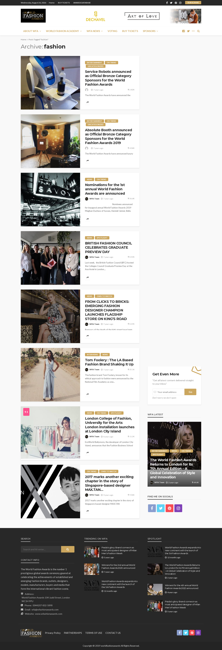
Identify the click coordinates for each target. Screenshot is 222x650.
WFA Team (94, 198)
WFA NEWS (93, 31)
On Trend (111, 62)
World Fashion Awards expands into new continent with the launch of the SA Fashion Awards (119, 584)
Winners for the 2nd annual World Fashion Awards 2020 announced (118, 566)
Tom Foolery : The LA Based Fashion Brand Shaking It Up (109, 362)
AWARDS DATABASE (82, 2)
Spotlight (102, 238)
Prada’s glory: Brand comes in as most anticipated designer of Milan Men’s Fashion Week (119, 550)
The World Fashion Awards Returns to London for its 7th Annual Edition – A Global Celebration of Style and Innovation (173, 468)
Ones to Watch (104, 296)
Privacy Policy (53, 632)
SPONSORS (149, 31)
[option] (174, 454)
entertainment (94, 62)
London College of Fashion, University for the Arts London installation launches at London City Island (109, 424)
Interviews (92, 354)
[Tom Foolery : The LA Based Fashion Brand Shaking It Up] (50, 374)
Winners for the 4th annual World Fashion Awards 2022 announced (181, 586)
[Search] (198, 31)
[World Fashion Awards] (33, 16)
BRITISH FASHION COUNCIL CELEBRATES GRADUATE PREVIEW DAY (108, 247)
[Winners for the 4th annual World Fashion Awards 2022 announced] (155, 589)
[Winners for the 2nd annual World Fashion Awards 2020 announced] (91, 569)
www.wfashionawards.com (48, 613)
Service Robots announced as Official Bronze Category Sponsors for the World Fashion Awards (108, 78)
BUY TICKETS (64, 2)
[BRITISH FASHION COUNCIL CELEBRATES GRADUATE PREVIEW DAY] (50, 258)
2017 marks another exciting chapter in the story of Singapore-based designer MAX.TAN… (109, 483)
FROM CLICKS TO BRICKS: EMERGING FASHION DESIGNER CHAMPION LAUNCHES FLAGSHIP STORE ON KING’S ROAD (107, 310)
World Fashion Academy (62, 31)
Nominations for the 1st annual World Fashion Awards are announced (105, 189)
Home (51, 2)
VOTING (112, 31)
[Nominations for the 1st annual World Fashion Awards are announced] (50, 199)
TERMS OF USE (93, 632)
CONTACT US (113, 632)
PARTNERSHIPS (73, 632)
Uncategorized (96, 66)
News (89, 179)
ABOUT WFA (30, 31)
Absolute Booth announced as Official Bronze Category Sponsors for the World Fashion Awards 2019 (108, 136)
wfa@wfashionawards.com (45, 609)
